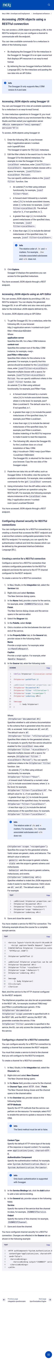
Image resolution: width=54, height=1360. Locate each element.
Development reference (41, 14)
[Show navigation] (48, 1354)
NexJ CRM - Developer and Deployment (16, 14)
